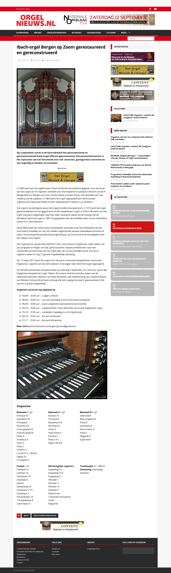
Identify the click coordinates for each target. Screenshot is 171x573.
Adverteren (21, 554)
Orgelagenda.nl (93, 549)
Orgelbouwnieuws (56, 32)
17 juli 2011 (24, 60)
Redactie (36, 60)
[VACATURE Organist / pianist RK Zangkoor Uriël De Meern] (116, 118)
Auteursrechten (23, 560)
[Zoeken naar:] (141, 38)
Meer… (124, 32)
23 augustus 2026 (119, 161)
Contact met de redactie (26, 549)
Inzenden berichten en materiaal (30, 551)
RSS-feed (56, 554)
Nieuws (37, 32)
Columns (111, 32)
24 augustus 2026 (131, 121)
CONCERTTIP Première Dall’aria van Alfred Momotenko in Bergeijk (131, 166)
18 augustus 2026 (119, 189)
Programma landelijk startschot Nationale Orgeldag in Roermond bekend (131, 175)
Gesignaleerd (94, 32)
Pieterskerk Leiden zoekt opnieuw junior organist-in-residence (130, 184)
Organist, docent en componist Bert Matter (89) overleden (132, 138)
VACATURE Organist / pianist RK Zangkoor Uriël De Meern (138, 116)
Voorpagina (22, 32)
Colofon (20, 562)
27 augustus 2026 (119, 142)
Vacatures (119, 108)
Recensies (76, 32)
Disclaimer (21, 557)
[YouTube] (155, 9)
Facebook (56, 549)
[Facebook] (150, 9)
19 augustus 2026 (119, 180)
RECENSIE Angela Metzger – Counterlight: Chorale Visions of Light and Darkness (131, 156)
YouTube (55, 551)
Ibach (26, 515)
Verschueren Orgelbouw (44, 515)
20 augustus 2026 (119, 170)
